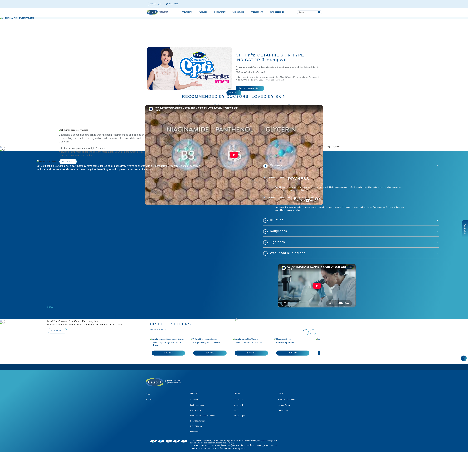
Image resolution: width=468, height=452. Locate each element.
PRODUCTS (234, 93)
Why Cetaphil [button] (238, 12)
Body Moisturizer (197, 421)
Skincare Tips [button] (220, 12)
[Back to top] (464, 358)
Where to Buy (240, 405)
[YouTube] (176, 441)
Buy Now (168, 353)
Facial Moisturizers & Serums (202, 416)
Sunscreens (194, 432)
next (313, 334)
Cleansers (194, 400)
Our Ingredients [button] (277, 12)
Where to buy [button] (257, 12)
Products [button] (203, 12)
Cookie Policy (284, 410)
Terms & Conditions (286, 400)
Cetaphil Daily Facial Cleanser (206, 342)
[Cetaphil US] (163, 382)
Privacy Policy (284, 405)
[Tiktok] (153, 441)
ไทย (148, 394)
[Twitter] (161, 441)
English (149, 399)
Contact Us (238, 400)
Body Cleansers (196, 410)
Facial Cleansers (197, 405)
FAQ (236, 410)
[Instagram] (169, 441)
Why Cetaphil (239, 416)
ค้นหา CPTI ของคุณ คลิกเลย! (250, 88)
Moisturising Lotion (285, 342)
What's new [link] (187, 12)
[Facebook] (184, 441)
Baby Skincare (196, 426)
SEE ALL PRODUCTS (154, 330)
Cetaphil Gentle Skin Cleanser (248, 342)
